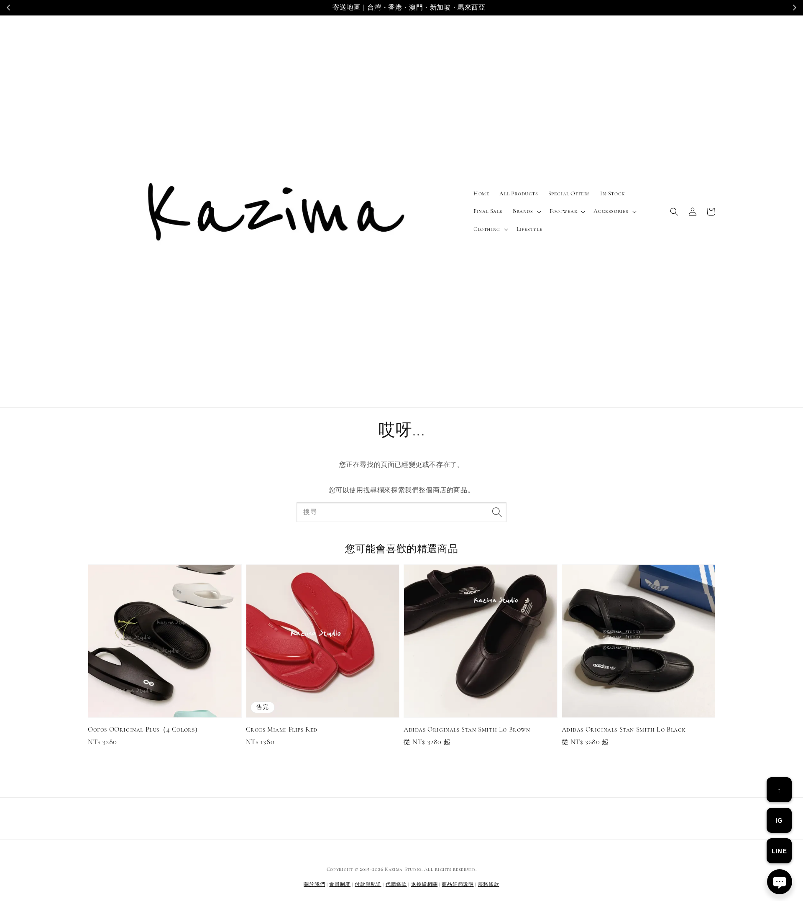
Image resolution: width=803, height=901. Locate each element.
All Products (518, 193)
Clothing (486, 229)
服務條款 (488, 884)
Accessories (611, 211)
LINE (779, 851)
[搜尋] (497, 512)
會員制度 (339, 884)
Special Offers (569, 193)
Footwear (564, 211)
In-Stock (612, 193)
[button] (674, 211)
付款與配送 (368, 884)
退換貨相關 (424, 884)
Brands (523, 211)
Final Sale (488, 211)
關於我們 (314, 884)
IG (779, 820)
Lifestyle (529, 229)
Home (481, 193)
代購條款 (396, 884)
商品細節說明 (457, 884)
